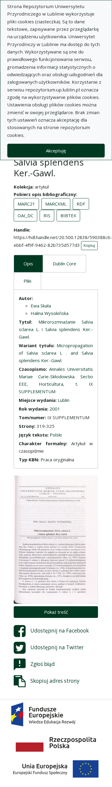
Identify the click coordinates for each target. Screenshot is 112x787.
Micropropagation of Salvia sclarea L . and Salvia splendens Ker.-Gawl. (56, 352)
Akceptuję (56, 151)
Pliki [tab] (27, 281)
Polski (56, 435)
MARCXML (55, 204)
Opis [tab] (28, 264)
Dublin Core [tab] (64, 264)
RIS (46, 215)
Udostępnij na (59, 630)
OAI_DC (25, 215)
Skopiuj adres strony (55, 680)
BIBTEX (68, 215)
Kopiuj (89, 245)
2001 (54, 409)
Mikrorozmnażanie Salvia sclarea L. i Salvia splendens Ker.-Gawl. (56, 329)
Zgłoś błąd (42, 664)
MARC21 (26, 204)
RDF (81, 204)
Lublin (63, 400)
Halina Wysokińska (50, 313)
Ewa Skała (41, 306)
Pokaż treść (56, 612)
